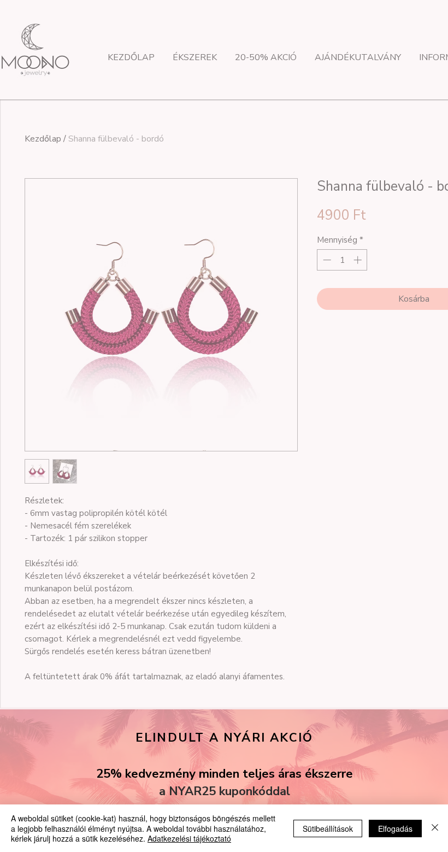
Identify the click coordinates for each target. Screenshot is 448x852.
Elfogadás (395, 828)
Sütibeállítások (328, 828)
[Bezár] (434, 828)
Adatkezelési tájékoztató (189, 838)
